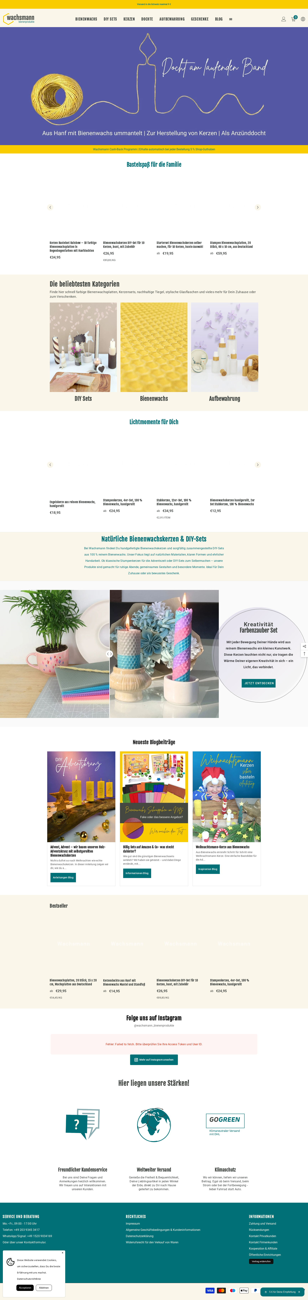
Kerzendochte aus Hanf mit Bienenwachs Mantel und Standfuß (124, 982)
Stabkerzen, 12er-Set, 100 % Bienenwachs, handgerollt (174, 502)
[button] (3, 86)
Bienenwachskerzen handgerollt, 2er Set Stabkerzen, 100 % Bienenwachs (232, 502)
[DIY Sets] (83, 347)
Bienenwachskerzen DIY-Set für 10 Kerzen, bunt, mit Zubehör (124, 245)
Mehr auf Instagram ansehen (156, 1059)
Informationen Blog (137, 873)
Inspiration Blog (207, 869)
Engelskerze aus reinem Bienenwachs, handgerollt (73, 504)
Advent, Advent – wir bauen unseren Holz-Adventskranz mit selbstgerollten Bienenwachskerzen (78, 851)
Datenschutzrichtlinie (29, 1278)
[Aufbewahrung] (224, 347)
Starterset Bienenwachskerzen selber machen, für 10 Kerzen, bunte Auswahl (180, 245)
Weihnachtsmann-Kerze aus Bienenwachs (222, 847)
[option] (154, 4)
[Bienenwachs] (154, 347)
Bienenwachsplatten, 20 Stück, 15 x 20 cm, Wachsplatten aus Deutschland (73, 982)
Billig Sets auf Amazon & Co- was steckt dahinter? (148, 849)
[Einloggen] (283, 19)
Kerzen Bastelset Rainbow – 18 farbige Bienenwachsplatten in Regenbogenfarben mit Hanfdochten (73, 246)
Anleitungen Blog (63, 877)
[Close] (62, 1253)
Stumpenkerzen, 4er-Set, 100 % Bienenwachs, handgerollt (122, 502)
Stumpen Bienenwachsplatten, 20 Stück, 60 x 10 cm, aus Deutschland (231, 245)
